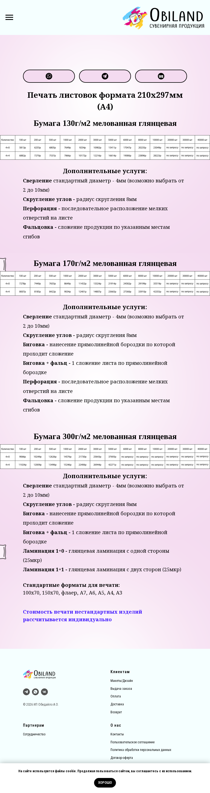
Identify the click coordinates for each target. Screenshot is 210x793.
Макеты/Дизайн (121, 681)
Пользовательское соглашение (132, 742)
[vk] (44, 691)
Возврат (116, 712)
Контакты (117, 734)
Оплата (115, 696)
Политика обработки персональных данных (140, 750)
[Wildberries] (161, 76)
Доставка (117, 704)
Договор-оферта (121, 758)
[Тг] (26, 691)
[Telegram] (105, 76)
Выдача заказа (121, 689)
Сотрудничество (34, 734)
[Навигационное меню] (9, 17)
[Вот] (49, 76)
